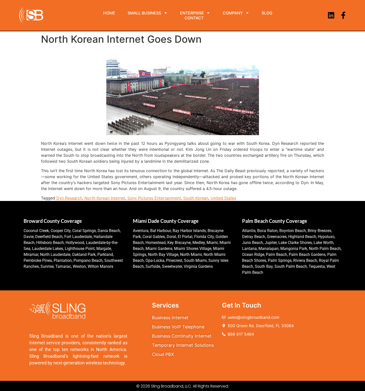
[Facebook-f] (343, 15)
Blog (267, 12)
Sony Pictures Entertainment (154, 198)
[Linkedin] (331, 15)
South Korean (195, 198)
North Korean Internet (104, 198)
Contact (194, 17)
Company (233, 12)
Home (109, 12)
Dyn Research (69, 198)
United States (223, 198)
